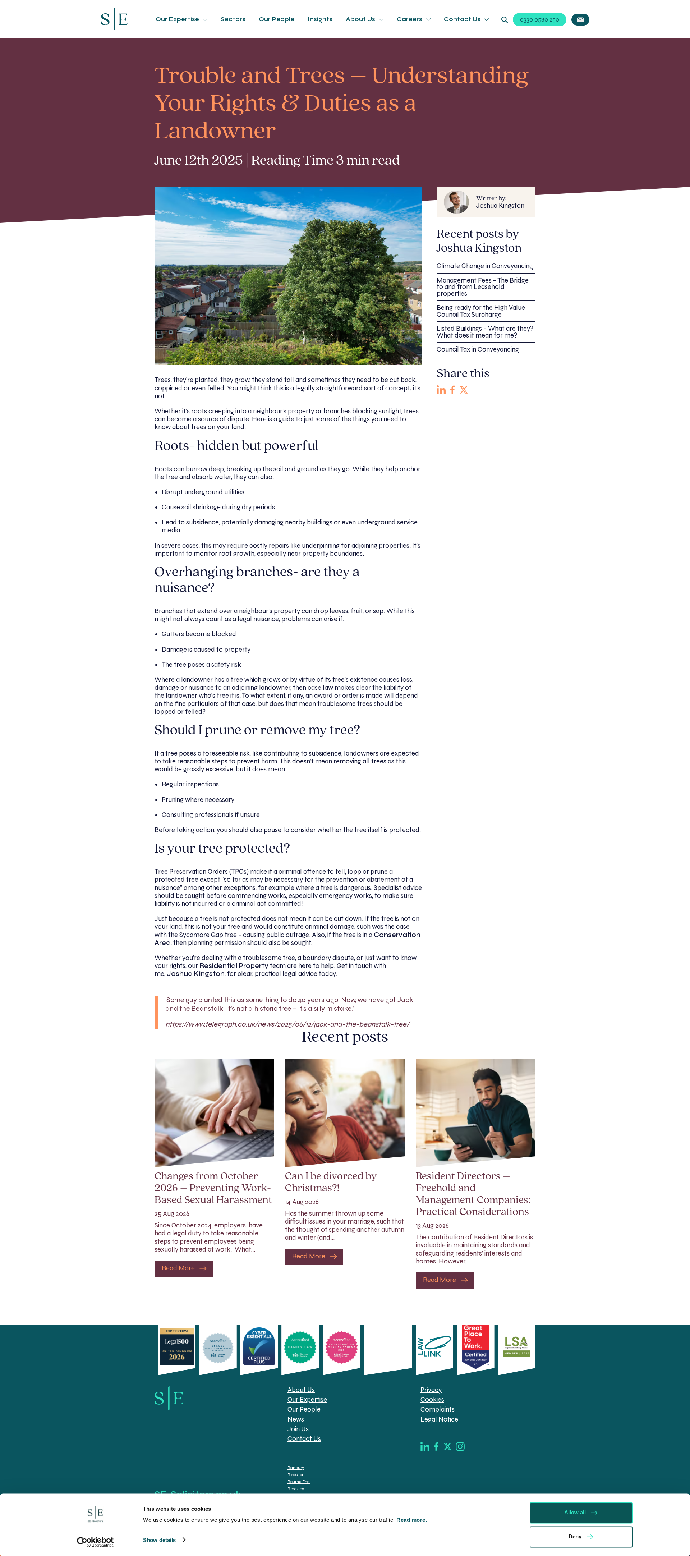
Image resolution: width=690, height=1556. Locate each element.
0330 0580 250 (539, 19)
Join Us (298, 1429)
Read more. (412, 1520)
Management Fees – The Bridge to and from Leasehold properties (483, 287)
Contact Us (462, 19)
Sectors (233, 19)
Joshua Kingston (500, 202)
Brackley (296, 1488)
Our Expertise (177, 19)
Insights (320, 19)
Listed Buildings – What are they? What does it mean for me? (485, 332)
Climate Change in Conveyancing (485, 266)
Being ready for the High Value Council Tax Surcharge (481, 311)
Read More (178, 1268)
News (296, 1419)
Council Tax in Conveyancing (478, 349)
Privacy (431, 1390)
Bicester (295, 1474)
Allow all (575, 1512)
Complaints (437, 1409)
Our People (276, 19)
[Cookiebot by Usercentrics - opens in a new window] (95, 1542)
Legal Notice (439, 1419)
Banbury (296, 1467)
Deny (575, 1536)
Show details (159, 1540)
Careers (409, 19)
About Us (360, 19)
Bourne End (299, 1481)
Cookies (432, 1400)
